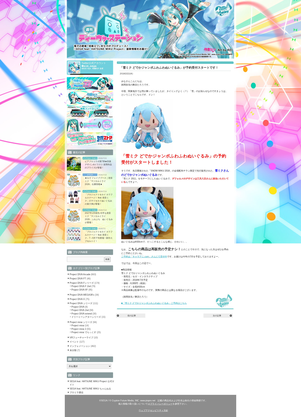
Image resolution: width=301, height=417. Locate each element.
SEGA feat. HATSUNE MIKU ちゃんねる (90, 388)
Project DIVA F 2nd (81, 286)
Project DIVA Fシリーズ (82, 283)
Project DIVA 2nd (80, 310)
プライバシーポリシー (161, 404)
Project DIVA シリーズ (81, 303)
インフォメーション (132, 62)
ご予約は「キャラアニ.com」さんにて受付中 (144, 256)
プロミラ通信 (76, 392)
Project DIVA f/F (79, 289)
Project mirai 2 (78, 329)
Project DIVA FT (78, 278)
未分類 (73, 350)
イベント (90, 174)
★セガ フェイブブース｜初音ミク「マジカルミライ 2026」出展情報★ (99, 181)
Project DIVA (77, 307)
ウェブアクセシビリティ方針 (153, 410)
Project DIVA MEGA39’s (82, 294)
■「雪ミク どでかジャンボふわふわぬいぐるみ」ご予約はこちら (154, 303)
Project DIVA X (77, 299)
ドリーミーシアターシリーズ (86, 317)
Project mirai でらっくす (83, 332)
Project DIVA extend (81, 313)
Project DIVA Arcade (80, 274)
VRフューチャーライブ (81, 337)
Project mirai (77, 325)
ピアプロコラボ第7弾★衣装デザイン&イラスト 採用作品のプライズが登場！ (98, 164)
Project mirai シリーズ (81, 322)
